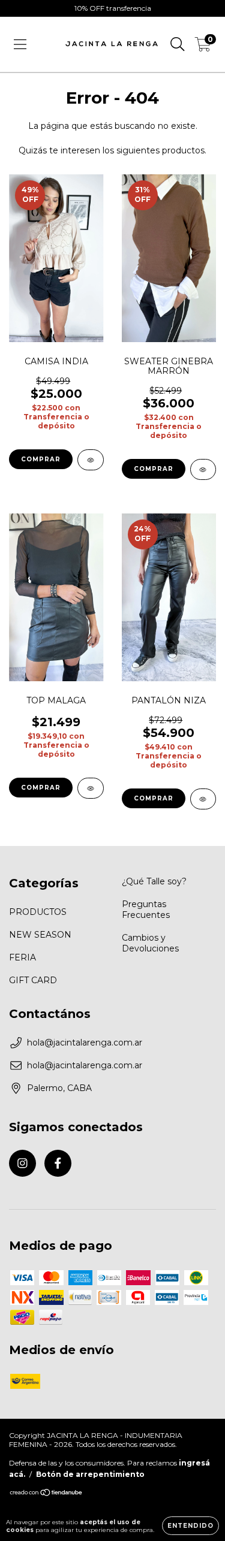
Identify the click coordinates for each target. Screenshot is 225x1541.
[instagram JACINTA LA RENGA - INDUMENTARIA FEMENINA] (22, 1163)
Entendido (190, 1526)
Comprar (153, 469)
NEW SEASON (40, 934)
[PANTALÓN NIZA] (203, 798)
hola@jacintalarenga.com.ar (84, 1042)
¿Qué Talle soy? (154, 881)
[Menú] (20, 44)
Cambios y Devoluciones (150, 943)
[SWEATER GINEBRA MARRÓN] (203, 469)
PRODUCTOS (38, 912)
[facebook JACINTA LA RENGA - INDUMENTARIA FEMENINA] (57, 1163)
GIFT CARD (33, 980)
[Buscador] (178, 44)
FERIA (22, 957)
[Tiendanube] (46, 1493)
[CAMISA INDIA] (90, 459)
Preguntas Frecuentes (146, 909)
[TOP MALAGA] (90, 788)
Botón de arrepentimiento (90, 1474)
